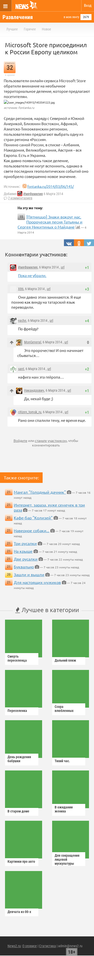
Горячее (30, 29)
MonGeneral (32, 342)
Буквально (24, 566)
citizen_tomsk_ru (29, 412)
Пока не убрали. (32, 275)
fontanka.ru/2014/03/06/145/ (50, 186)
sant (21, 369)
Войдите (20, 440)
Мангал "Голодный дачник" (40, 491)
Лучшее (12, 29)
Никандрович (34, 390)
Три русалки (25, 543)
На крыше (23, 551)
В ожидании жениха (64, 809)
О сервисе (29, 946)
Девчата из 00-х (19, 912)
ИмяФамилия (33, 194)
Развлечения (18, 17)
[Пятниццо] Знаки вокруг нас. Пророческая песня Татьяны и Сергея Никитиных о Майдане (50, 221)
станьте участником (51, 440)
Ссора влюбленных (64, 709)
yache (22, 320)
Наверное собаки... (31, 530)
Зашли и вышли (29, 574)
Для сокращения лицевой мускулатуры (67, 859)
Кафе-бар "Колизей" (33, 517)
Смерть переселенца (17, 658)
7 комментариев (20, 198)
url (62, 267)
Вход (87, 5)
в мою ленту (71, 17)
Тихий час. (62, 761)
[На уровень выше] (11, 342)
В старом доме (18, 811)
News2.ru (14, 946)
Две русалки (26, 558)
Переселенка (17, 711)
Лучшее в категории (49, 609)
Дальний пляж (65, 660)
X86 (21, 289)
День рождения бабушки (19, 759)
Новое (46, 29)
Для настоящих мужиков (37, 582)
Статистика (47, 946)
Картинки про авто (21, 861)
